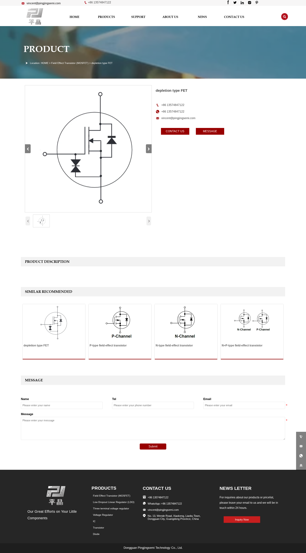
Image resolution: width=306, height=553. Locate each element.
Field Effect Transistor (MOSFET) (70, 63)
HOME (44, 63)
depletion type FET (102, 63)
